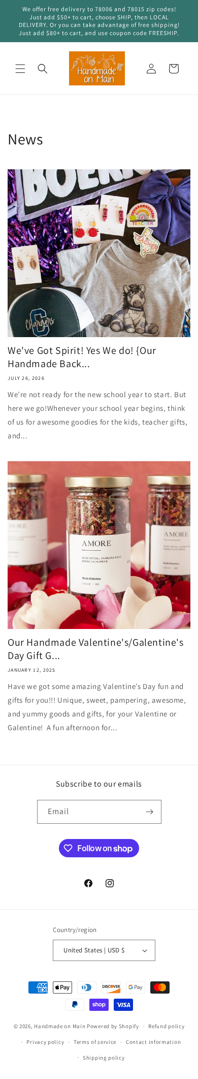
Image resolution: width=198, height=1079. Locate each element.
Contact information (153, 1041)
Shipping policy (104, 1057)
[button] (20, 68)
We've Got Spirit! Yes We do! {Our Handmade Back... (82, 357)
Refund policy (166, 1026)
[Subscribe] (150, 812)
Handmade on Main (59, 1026)
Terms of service (95, 1041)
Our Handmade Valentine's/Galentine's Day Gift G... (96, 649)
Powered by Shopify (113, 1026)
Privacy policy (45, 1041)
